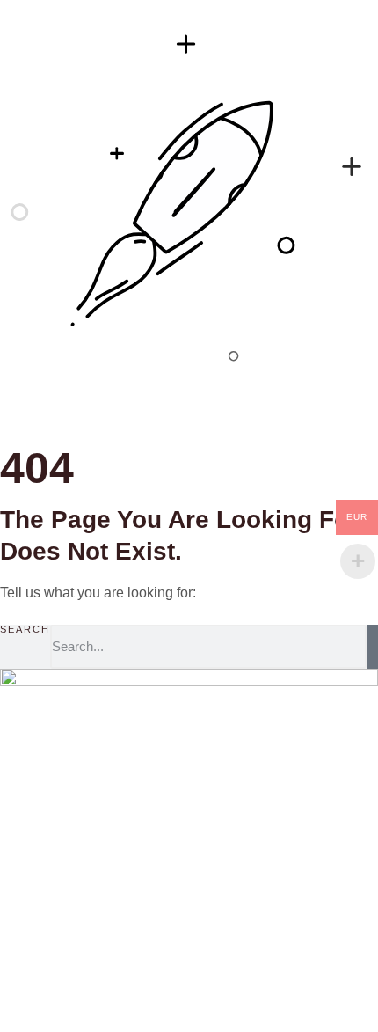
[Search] (372, 647)
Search (25, 629)
